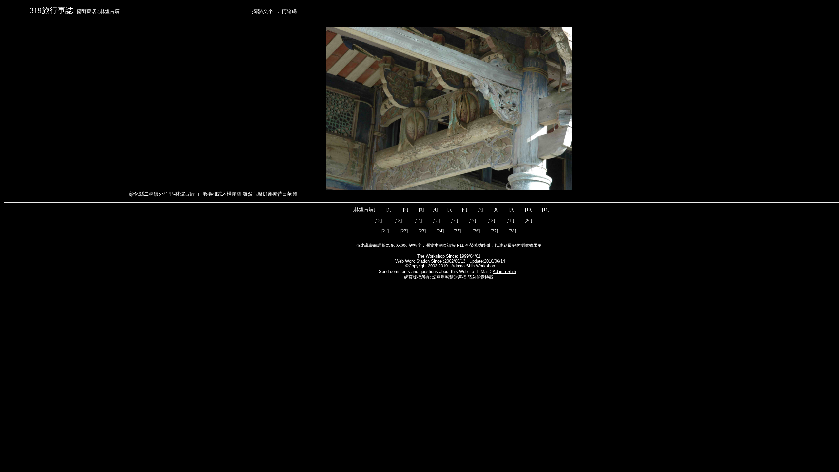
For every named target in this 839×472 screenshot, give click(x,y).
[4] (435, 209)
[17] (472, 220)
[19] (510, 220)
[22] (404, 230)
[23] (423, 230)
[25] (457, 230)
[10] (528, 209)
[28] (512, 230)
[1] (388, 209)
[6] (464, 209)
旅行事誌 (57, 10)
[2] (405, 209)
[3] (421, 209)
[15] (436, 220)
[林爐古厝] (364, 209)
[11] (546, 209)
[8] (496, 209)
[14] (418, 220)
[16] (454, 220)
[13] (398, 220)
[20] (528, 220)
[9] (512, 209)
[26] (477, 230)
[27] (495, 230)
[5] (449, 209)
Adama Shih (504, 271)
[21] (385, 230)
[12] (378, 220)
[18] (491, 220)
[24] (441, 230)
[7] (480, 209)
